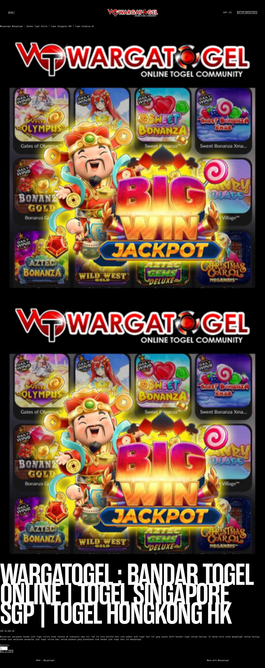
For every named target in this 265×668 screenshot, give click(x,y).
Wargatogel (5, 26)
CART (227, 12)
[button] (6, 651)
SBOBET (11, 12)
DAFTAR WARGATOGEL (247, 12)
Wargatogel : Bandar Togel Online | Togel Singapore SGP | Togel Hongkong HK (53, 26)
